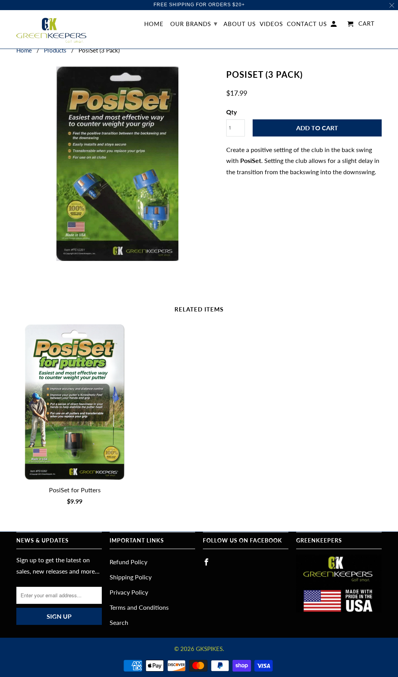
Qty (231, 111)
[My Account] (334, 25)
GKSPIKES (209, 648)
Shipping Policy (131, 577)
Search (119, 622)
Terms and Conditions (139, 607)
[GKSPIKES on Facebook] (207, 562)
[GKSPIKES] (51, 29)
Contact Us (307, 24)
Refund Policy (128, 561)
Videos (271, 24)
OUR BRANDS (194, 23)
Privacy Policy (129, 592)
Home (154, 24)
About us (239, 24)
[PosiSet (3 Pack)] (117, 163)
